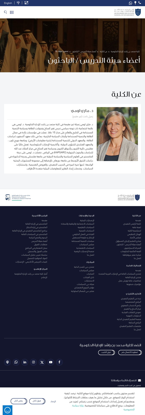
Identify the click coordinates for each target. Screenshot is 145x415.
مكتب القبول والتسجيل (37, 251)
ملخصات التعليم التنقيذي (130, 326)
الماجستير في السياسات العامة (34, 234)
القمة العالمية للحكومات (131, 251)
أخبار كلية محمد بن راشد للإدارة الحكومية (30, 273)
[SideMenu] (12, 12)
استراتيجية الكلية (134, 230)
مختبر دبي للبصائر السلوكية (82, 291)
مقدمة (138, 220)
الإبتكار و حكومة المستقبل (83, 237)
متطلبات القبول (40, 244)
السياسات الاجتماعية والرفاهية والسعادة (77, 223)
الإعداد (53, 401)
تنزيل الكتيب (106, 352)
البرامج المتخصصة (133, 302)
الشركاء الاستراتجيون (132, 248)
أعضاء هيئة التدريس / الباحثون (129, 244)
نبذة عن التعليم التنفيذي (131, 298)
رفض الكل (18, 401)
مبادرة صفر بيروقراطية (132, 255)
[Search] (5, 12)
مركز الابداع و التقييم (132, 308)
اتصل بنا (137, 258)
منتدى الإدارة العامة (133, 277)
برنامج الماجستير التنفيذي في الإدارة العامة (29, 230)
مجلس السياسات (86, 244)
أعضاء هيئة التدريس (39, 241)
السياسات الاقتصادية (85, 248)
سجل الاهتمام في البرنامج (36, 248)
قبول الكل (37, 401)
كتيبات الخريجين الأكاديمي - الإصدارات (31, 261)
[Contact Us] (135, 2)
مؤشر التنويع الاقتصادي (84, 287)
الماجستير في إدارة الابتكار (36, 227)
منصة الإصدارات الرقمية (84, 251)
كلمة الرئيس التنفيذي (132, 223)
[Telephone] (139, 2)
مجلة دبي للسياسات (85, 284)
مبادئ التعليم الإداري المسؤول (128, 241)
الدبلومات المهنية (133, 315)
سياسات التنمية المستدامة (83, 241)
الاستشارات (89, 280)
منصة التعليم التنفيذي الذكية (129, 319)
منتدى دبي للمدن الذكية (84, 267)
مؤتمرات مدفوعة (134, 284)
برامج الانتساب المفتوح (131, 305)
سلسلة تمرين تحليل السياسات (34, 255)
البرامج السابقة (135, 322)
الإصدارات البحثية (87, 220)
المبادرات (90, 273)
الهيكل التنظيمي (134, 234)
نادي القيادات (88, 277)
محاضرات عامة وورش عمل (129, 280)
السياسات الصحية (86, 230)
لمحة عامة (136, 227)
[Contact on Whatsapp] (130, 3)
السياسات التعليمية (86, 227)
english (8, 3)
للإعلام (44, 277)
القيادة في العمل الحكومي (83, 234)
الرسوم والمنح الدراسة (38, 237)
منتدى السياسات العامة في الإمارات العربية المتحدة (120, 273)
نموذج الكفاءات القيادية (131, 312)
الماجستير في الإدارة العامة (36, 223)
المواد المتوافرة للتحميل (37, 258)
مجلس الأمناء (135, 237)
